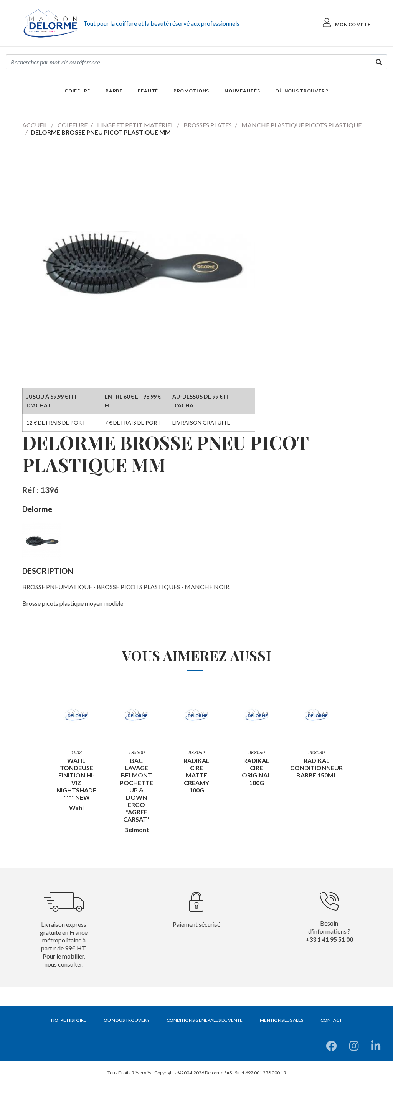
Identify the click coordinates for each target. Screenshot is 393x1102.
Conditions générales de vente (205, 1020)
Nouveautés (242, 91)
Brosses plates (207, 124)
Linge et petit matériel (135, 124)
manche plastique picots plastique (301, 124)
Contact (331, 1020)
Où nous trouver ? (301, 91)
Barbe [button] (114, 91)
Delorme (37, 509)
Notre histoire (68, 1020)
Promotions (191, 91)
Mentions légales (281, 1020)
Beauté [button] (148, 91)
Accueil (35, 124)
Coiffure (73, 124)
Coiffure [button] (77, 91)
